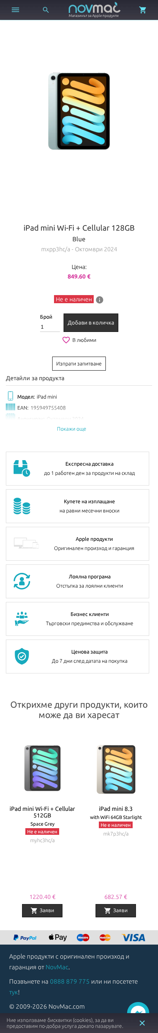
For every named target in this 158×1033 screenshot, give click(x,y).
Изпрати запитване (79, 364)
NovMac (57, 966)
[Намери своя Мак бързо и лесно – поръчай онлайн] (25, 938)
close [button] (142, 1023)
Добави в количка (91, 322)
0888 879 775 (70, 981)
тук (13, 991)
